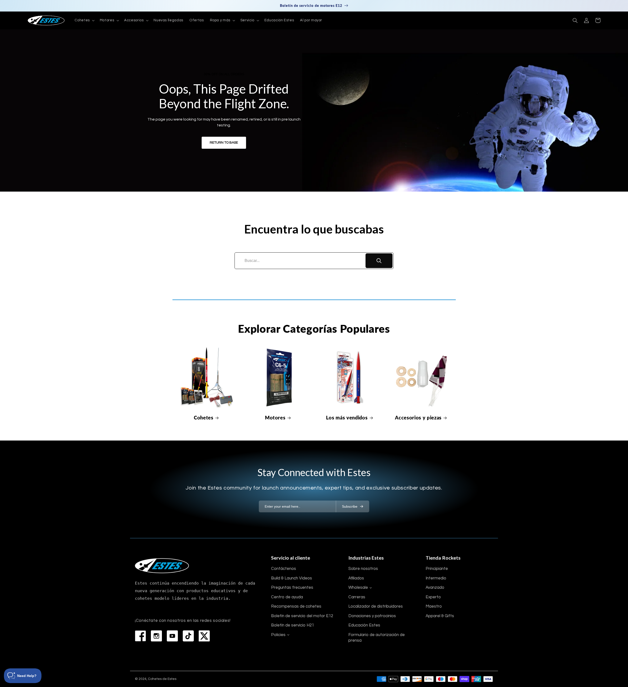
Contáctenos (283, 568)
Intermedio (436, 578)
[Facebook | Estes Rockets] (140, 635)
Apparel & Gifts (440, 616)
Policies (278, 635)
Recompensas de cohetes (296, 606)
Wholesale (358, 587)
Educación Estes (364, 625)
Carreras (356, 597)
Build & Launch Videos (291, 578)
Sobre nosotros (363, 568)
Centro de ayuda (287, 597)
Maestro (434, 606)
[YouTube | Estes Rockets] (172, 635)
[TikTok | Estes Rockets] (188, 635)
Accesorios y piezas (418, 417)
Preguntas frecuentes (292, 587)
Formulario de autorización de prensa (376, 638)
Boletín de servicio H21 (292, 625)
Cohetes (203, 417)
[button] (84, 20)
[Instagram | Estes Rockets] (156, 635)
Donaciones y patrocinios (372, 616)
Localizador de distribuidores (375, 606)
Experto (433, 597)
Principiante (437, 568)
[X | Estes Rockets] (204, 635)
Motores (275, 417)
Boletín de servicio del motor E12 (302, 616)
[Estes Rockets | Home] (162, 565)
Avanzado (435, 587)
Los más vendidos (347, 417)
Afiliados (356, 578)
